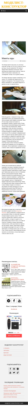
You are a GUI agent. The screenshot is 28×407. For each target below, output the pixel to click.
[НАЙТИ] (26, 10)
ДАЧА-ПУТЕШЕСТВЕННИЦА (10, 397)
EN (14, 309)
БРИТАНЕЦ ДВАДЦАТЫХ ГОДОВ (17, 278)
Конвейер (23, 61)
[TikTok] (17, 372)
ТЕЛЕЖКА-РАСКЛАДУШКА (10, 390)
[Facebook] (14, 300)
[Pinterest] (13, 368)
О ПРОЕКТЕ (6, 348)
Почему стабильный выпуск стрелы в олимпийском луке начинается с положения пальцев (14, 387)
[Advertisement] (14, 26)
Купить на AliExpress (14, 335)
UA (16, 309)
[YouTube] (19, 300)
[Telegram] (8, 300)
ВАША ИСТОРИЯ (8, 355)
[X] (13, 372)
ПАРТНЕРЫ (6, 350)
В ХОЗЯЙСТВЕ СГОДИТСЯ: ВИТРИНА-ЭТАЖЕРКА (18, 266)
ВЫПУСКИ (6, 352)
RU (11, 309)
